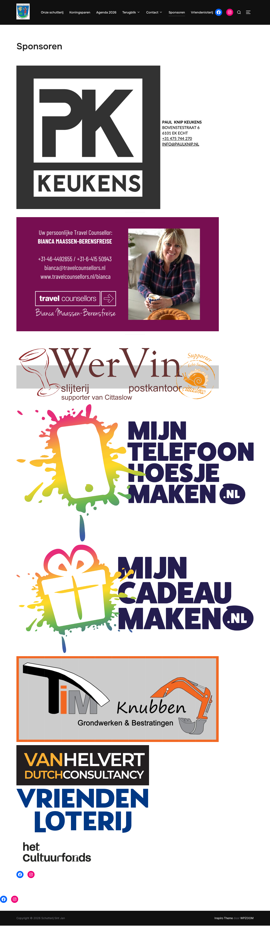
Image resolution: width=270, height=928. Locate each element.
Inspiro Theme (223, 918)
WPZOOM (247, 918)
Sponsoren (177, 12)
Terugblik (129, 12)
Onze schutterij (52, 12)
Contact (152, 12)
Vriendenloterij (202, 12)
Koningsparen (79, 12)
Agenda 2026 (106, 12)
